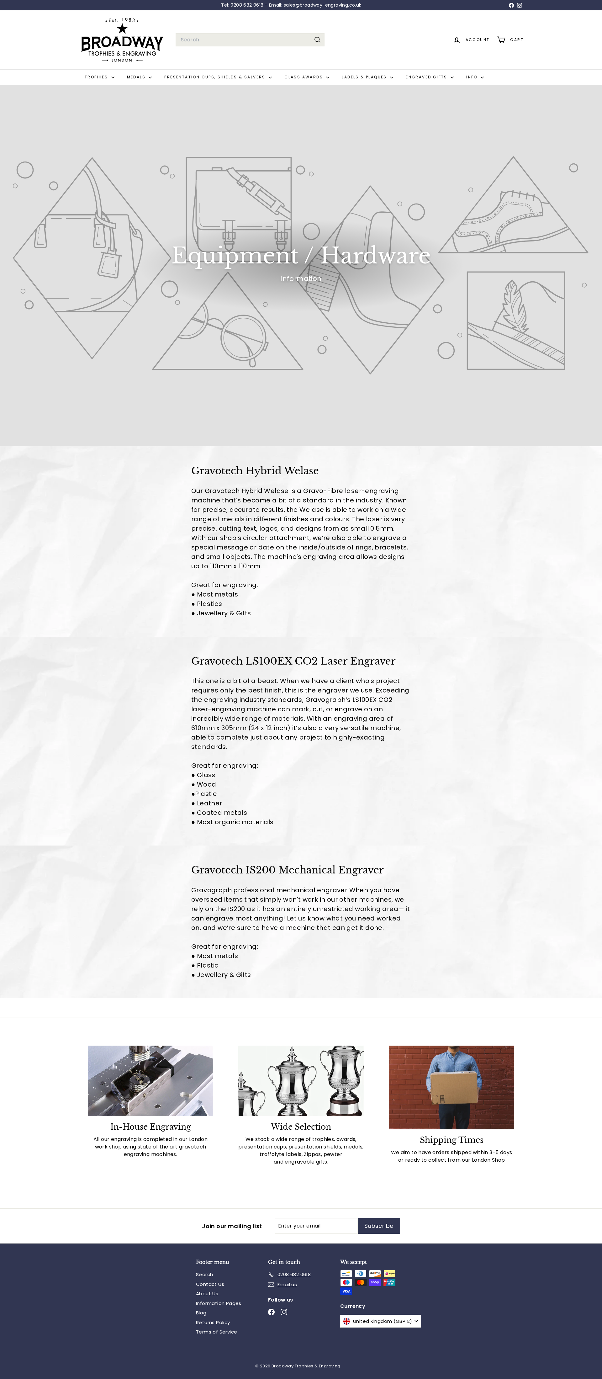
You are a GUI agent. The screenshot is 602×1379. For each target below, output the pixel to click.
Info (472, 77)
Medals (137, 77)
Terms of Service (216, 1332)
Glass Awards (304, 77)
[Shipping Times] (451, 1087)
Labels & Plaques (365, 77)
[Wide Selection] (301, 1081)
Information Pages (218, 1303)
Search (204, 1274)
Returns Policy (213, 1322)
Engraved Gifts (427, 77)
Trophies (97, 77)
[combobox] (250, 39)
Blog (201, 1312)
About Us (207, 1293)
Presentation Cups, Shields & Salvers (215, 77)
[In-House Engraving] (150, 1081)
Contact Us (210, 1284)
